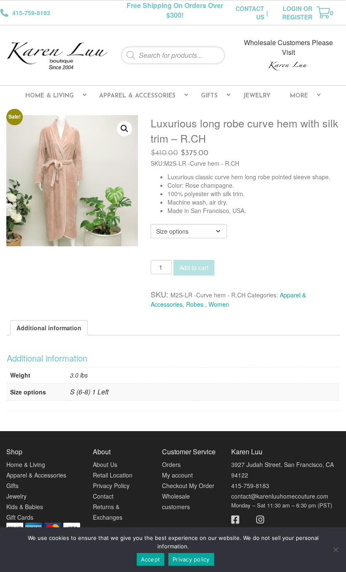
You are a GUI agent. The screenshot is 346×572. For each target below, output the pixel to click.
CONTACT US (249, 12)
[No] (335, 549)
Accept (150, 559)
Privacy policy (191, 559)
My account (177, 475)
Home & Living (49, 96)
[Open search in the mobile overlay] (173, 55)
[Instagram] (256, 519)
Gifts (209, 96)
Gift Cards (19, 517)
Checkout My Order (188, 485)
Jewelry (256, 96)
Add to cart (193, 267)
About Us (105, 464)
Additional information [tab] (48, 328)
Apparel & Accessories (137, 96)
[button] (124, 128)
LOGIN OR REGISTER (297, 12)
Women (218, 304)
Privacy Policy (111, 485)
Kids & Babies (24, 506)
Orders (171, 464)
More (299, 96)
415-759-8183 (250, 485)
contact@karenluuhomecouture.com (279, 496)
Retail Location (112, 475)
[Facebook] (239, 519)
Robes (195, 304)
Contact (103, 496)
